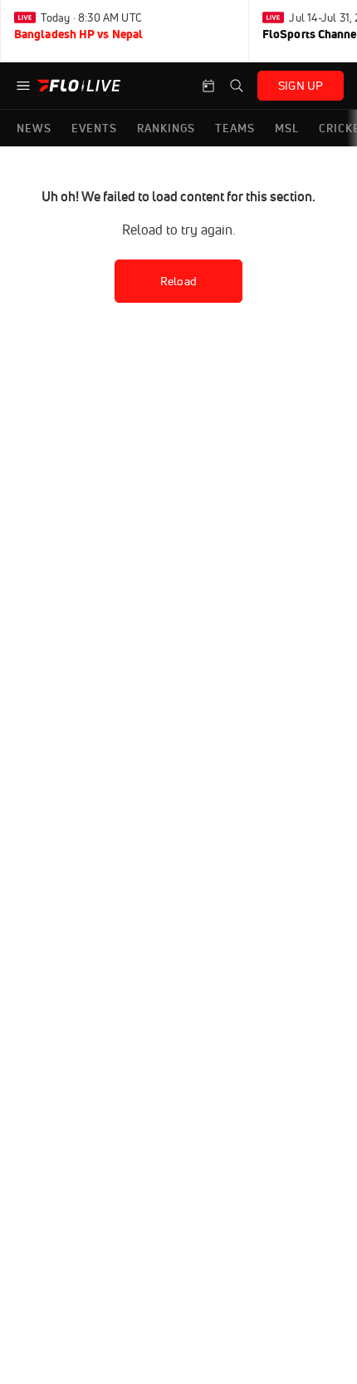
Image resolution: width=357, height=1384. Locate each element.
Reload (178, 281)
